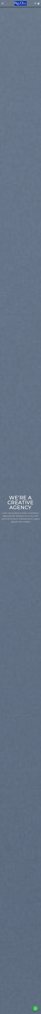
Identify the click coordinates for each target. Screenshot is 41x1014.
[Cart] (38, 3)
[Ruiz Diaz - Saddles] (20, 3)
